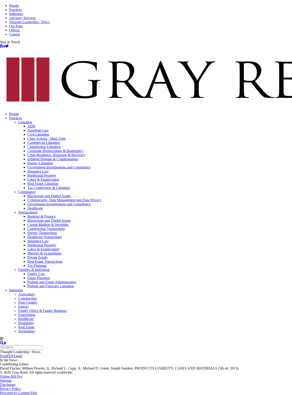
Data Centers (27, 302)
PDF (10, 356)
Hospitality (26, 323)
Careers (14, 34)
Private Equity (37, 257)
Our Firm (16, 26)
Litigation (25, 122)
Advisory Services (22, 18)
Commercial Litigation (43, 143)
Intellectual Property (41, 175)
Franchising (26, 315)
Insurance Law (38, 171)
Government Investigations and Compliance (59, 167)
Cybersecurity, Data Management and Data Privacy (64, 200)
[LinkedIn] (3, 46)
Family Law (36, 274)
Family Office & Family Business (42, 311)
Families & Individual (34, 270)
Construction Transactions (46, 229)
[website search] (3, 343)
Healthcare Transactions (44, 237)
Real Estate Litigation (42, 184)
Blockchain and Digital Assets (49, 196)
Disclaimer (8, 385)
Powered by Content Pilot (18, 393)
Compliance (27, 192)
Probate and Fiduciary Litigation (50, 286)
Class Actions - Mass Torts (46, 138)
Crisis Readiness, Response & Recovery (56, 155)
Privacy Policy (10, 389)
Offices (14, 30)
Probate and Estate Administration (51, 282)
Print (3, 356)
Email (18, 356)
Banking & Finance (41, 216)
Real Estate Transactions (45, 261)
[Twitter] (7, 46)
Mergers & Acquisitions (44, 253)
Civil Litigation (38, 134)
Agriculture (26, 294)
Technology (26, 331)
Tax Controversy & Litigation (48, 188)
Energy (23, 306)
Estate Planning (38, 278)
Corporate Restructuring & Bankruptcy (55, 151)
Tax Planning (37, 266)
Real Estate (26, 327)
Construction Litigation (44, 147)
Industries (16, 14)
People (14, 6)
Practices (15, 10)
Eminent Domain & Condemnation (52, 159)
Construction (27, 298)
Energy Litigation (40, 163)
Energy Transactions (42, 233)
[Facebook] (1, 46)
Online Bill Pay (11, 376)
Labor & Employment (43, 179)
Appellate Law (38, 130)
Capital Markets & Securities (48, 225)
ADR (31, 126)
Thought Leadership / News (29, 22)
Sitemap (6, 380)
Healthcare (35, 208)
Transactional (27, 212)
